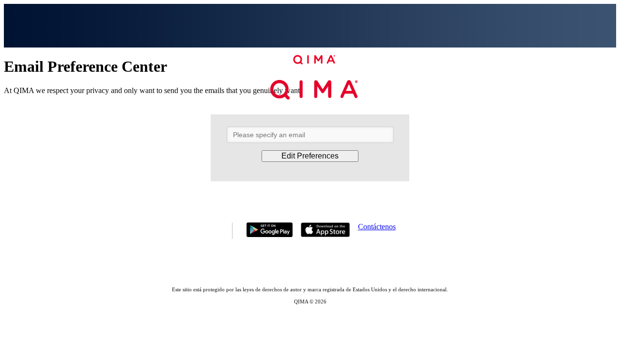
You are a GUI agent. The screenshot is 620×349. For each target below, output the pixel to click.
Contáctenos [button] (377, 226)
